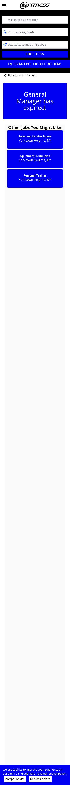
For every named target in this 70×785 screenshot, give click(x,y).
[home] (35, 5)
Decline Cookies (40, 779)
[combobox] (35, 20)
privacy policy (57, 773)
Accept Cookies (15, 779)
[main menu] (4, 5)
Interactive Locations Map (35, 64)
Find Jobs (35, 54)
